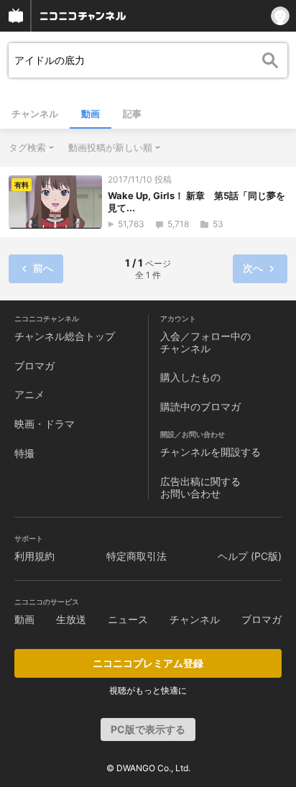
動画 (90, 113)
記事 (132, 113)
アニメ (29, 394)
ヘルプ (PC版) (250, 556)
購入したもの (190, 377)
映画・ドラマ (44, 424)
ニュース (128, 619)
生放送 (71, 619)
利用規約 (34, 556)
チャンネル (34, 113)
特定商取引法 (136, 556)
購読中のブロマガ (200, 406)
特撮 (24, 453)
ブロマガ (34, 365)
